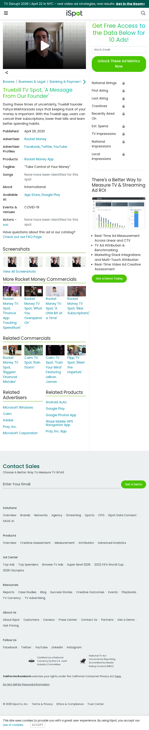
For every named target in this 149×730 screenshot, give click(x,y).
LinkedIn (57, 647)
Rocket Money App (39, 159)
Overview (9, 515)
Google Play (50, 195)
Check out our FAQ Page (22, 237)
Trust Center (95, 704)
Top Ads (9, 564)
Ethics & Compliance (70, 704)
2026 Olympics (13, 570)
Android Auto (56, 402)
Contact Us (89, 620)
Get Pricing (11, 625)
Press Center (68, 620)
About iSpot (11, 620)
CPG (101, 515)
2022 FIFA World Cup (109, 564)
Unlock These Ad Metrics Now (119, 64)
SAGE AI (8, 521)
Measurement (65, 543)
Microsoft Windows (18, 407)
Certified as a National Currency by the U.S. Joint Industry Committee (52, 661)
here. (118, 676)
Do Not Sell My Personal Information (26, 684)
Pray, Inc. (10, 427)
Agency (56, 515)
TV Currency (12, 598)
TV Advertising (35, 598)
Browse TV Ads (52, 564)
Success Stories (61, 592)
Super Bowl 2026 (78, 564)
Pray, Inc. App (56, 431)
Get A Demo (133, 484)
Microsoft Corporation (20, 433)
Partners (107, 620)
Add (5, 225)
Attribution (86, 543)
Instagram (74, 647)
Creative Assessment (35, 543)
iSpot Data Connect (122, 515)
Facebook (32, 146)
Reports (8, 592)
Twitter (46, 146)
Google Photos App (61, 415)
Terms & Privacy (42, 704)
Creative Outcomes (90, 592)
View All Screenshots (19, 271)
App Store (32, 195)
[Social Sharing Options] (6, 73)
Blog (43, 592)
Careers (49, 620)
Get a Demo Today (109, 278)
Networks (41, 515)
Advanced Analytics (112, 543)
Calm (7, 414)
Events (113, 592)
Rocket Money (35, 139)
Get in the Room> (130, 4)
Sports (89, 515)
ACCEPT (37, 725)
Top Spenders (28, 564)
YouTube (60, 146)
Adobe (8, 420)
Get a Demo (126, 620)
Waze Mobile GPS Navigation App (59, 423)
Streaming (73, 515)
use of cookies (13, 725)
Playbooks (129, 592)
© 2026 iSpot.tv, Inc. (15, 704)
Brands (25, 515)
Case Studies (27, 592)
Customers (31, 620)
